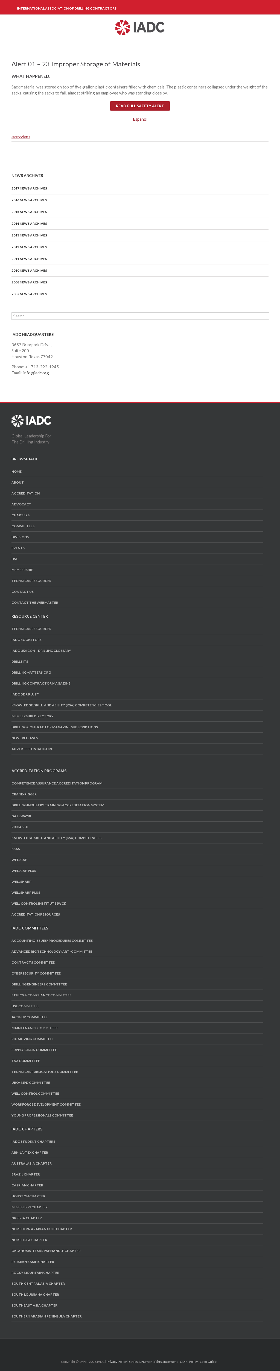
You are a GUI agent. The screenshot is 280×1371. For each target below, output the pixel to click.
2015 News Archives (29, 212)
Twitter (134, 1345)
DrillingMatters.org (31, 672)
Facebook (125, 1345)
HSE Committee (25, 1006)
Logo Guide (208, 1362)
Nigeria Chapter (26, 1218)
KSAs (15, 849)
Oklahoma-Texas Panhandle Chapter (46, 1251)
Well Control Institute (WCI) (38, 903)
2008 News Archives (29, 282)
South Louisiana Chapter (35, 1294)
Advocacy (21, 504)
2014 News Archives (29, 223)
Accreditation (25, 493)
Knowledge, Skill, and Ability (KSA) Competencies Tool (61, 705)
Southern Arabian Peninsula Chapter (46, 1316)
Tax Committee (25, 1061)
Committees (22, 526)
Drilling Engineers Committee (39, 984)
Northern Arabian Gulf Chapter (41, 1229)
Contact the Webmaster (34, 602)
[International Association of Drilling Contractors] (31, 417)
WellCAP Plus (23, 871)
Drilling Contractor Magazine (40, 683)
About (17, 482)
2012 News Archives (29, 247)
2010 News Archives (29, 270)
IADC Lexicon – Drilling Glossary (41, 651)
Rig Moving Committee (32, 1039)
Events (18, 548)
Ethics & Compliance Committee (41, 995)
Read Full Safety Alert (140, 105)
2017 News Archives (29, 188)
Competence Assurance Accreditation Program (56, 783)
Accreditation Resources (35, 914)
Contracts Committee (33, 962)
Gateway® (21, 816)
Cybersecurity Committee (36, 973)
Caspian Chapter (27, 1185)
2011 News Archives (29, 259)
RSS (154, 1345)
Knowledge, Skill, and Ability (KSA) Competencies (56, 838)
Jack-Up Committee (29, 1017)
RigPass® (19, 827)
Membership (22, 570)
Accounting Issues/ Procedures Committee (52, 940)
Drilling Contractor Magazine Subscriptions (54, 727)
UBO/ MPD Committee (30, 1082)
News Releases (24, 738)
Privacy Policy (117, 1362)
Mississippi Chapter (29, 1207)
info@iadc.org (36, 372)
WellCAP (19, 860)
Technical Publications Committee (44, 1072)
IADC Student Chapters (33, 1141)
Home (16, 471)
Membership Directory (32, 716)
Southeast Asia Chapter (34, 1305)
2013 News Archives (29, 235)
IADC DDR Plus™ (25, 694)
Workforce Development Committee (46, 1104)
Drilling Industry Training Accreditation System (57, 805)
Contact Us (22, 592)
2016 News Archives (29, 200)
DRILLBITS (19, 661)
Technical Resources (31, 581)
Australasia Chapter (31, 1163)
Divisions (20, 537)
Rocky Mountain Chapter (35, 1273)
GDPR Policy (189, 1362)
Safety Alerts (20, 137)
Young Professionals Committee (42, 1115)
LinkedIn (144, 1345)
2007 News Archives (29, 294)
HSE (14, 559)
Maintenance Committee (34, 1028)
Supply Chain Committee (34, 1050)
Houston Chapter (28, 1196)
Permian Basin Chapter (32, 1262)
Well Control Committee (35, 1093)
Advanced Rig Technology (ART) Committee (51, 951)
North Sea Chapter (29, 1240)
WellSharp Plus (25, 892)
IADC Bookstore (26, 640)
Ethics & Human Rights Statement (153, 1362)
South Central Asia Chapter (38, 1283)
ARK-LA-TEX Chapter (29, 1152)
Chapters (20, 515)
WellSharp (21, 882)
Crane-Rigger (24, 794)
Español (140, 119)
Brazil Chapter (25, 1174)
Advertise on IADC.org (32, 749)
